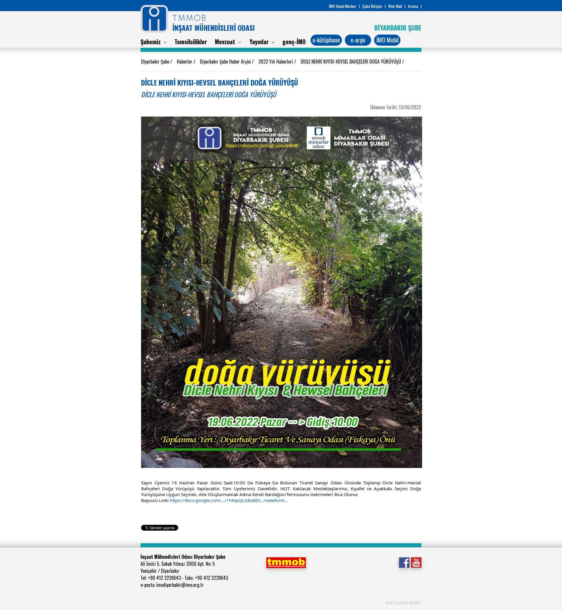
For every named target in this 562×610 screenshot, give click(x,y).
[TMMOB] (286, 561)
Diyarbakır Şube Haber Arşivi (226, 61)
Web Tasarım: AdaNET (404, 602)
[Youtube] (416, 561)
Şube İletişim (372, 6)
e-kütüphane (326, 39)
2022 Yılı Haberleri (276, 61)
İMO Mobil (387, 39)
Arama (413, 6)
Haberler (185, 61)
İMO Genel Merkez (342, 6)
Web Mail (395, 6)
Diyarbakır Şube (155, 61)
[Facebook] (404, 561)
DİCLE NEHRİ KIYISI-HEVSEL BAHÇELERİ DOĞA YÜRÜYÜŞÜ (351, 61)
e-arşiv (358, 39)
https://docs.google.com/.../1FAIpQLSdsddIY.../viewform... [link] (229, 500)
